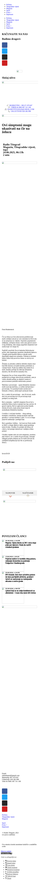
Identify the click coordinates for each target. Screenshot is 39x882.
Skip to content (6, 851)
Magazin (9, 8)
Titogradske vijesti (12, 6)
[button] (6, 853)
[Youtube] (4, 63)
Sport (8, 10)
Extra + (8, 12)
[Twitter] (4, 51)
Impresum (9, 14)
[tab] (10, 493)
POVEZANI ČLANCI (14, 536)
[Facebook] (4, 45)
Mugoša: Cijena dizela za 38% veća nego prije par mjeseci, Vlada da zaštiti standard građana (20, 544)
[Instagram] (4, 57)
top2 (5, 149)
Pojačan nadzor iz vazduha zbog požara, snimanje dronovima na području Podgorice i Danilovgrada (20, 560)
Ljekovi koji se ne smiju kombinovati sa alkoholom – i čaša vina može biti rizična (20, 591)
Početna (9, 5)
